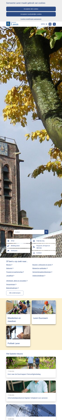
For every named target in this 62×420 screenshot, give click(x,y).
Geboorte (9, 268)
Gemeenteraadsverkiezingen (41, 272)
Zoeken (46, 232)
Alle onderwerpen (15, 293)
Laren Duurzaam (40, 318)
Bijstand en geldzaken (39, 268)
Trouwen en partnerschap (14, 272)
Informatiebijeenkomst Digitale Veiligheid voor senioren (28, 398)
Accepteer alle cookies (31, 9)
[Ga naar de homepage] (12, 24)
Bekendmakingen (11, 288)
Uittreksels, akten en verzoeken (16, 281)
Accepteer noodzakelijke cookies (31, 14)
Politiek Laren (14, 343)
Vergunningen (10, 284)
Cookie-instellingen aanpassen (31, 19)
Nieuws (8, 265)
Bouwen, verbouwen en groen (42, 265)
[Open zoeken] (54, 24)
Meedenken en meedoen (14, 319)
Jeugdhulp (9, 275)
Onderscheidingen (38, 275)
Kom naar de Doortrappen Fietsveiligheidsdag (24, 374)
